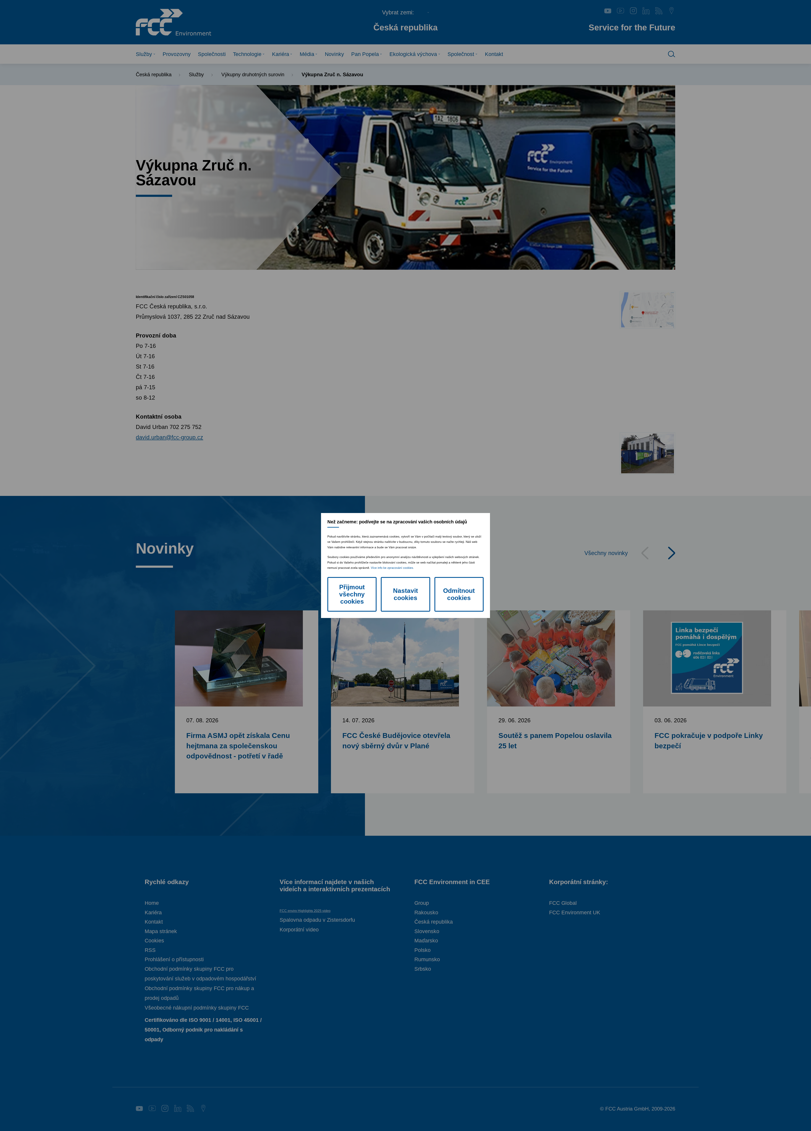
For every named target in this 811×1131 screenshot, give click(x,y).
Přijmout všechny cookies (352, 594)
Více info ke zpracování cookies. (392, 567)
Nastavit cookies (405, 594)
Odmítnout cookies (459, 594)
